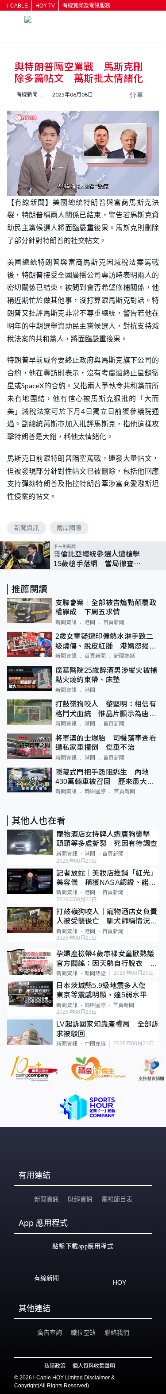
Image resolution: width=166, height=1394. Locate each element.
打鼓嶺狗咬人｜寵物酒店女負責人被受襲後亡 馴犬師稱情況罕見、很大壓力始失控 (106, 917)
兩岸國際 (69, 528)
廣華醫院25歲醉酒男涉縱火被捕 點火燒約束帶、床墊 (107, 675)
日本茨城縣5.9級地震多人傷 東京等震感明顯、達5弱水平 (104, 990)
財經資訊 (80, 1199)
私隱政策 (55, 1366)
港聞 (90, 622)
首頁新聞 (113, 622)
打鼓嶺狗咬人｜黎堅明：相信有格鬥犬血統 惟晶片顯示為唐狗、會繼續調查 (105, 709)
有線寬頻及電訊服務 (86, 6)
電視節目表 (116, 1199)
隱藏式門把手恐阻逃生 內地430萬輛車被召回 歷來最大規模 (104, 777)
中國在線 (95, 1044)
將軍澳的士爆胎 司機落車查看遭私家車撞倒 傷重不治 (105, 742)
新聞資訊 (26, 528)
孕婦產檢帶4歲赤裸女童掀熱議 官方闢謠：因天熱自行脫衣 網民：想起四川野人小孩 (107, 959)
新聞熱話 (124, 656)
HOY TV (45, 6)
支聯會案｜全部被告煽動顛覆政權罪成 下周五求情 (105, 607)
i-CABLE (17, 6)
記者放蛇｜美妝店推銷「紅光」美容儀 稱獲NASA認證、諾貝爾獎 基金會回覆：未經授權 (106, 878)
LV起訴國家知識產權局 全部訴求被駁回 (107, 1028)
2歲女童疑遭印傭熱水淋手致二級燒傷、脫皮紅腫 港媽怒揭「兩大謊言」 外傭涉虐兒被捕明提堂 (104, 642)
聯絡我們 (116, 1332)
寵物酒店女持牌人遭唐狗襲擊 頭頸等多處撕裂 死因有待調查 (107, 838)
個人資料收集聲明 (94, 1366)
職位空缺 (83, 1332)
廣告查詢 (49, 1332)
